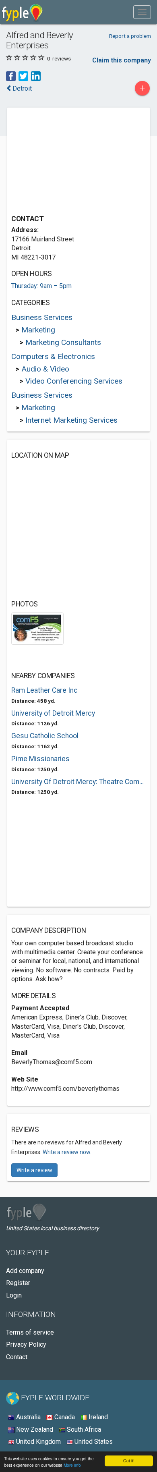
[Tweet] (23, 75)
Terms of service (30, 1332)
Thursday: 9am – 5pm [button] (41, 286)
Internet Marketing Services (71, 420)
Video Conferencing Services (73, 381)
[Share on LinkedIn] (36, 75)
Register (18, 1283)
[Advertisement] (71, 162)
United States (93, 1441)
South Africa (83, 1429)
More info (72, 1465)
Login (14, 1295)
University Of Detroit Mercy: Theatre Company (78, 782)
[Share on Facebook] (11, 75)
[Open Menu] (142, 12)
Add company (25, 1271)
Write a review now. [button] (67, 1152)
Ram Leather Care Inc (44, 690)
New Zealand (33, 1429)
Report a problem (130, 36)
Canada (64, 1417)
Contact (16, 1357)
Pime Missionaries (40, 759)
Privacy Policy (26, 1344)
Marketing (38, 329)
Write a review (34, 1170)
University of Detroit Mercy (53, 713)
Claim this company (121, 60)
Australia (27, 1417)
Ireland (97, 1417)
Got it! (128, 1460)
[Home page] (22, 12)
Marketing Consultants (63, 342)
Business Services (41, 317)
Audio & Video (45, 369)
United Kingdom (37, 1441)
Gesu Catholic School (44, 736)
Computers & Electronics (53, 356)
